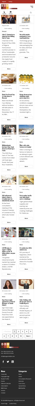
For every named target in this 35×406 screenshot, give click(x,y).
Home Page (4, 403)
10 (21, 336)
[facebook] (3, 363)
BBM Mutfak (22, 388)
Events (3, 381)
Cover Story (22, 383)
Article (20, 376)
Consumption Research (25, 379)
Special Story (22, 386)
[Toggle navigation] (31, 7)
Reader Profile (5, 379)
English (4, 1)
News (21, 31)
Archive (3, 390)
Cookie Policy (12, 403)
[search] (31, 12)
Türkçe (10, 1)
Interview (21, 381)
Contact (3, 393)
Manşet (4, 31)
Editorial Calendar (6, 383)
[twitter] (8, 363)
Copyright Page (5, 376)
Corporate (4, 374)
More (8, 69)
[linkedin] (12, 363)
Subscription (4, 386)
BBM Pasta (4, 388)
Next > (28, 336)
